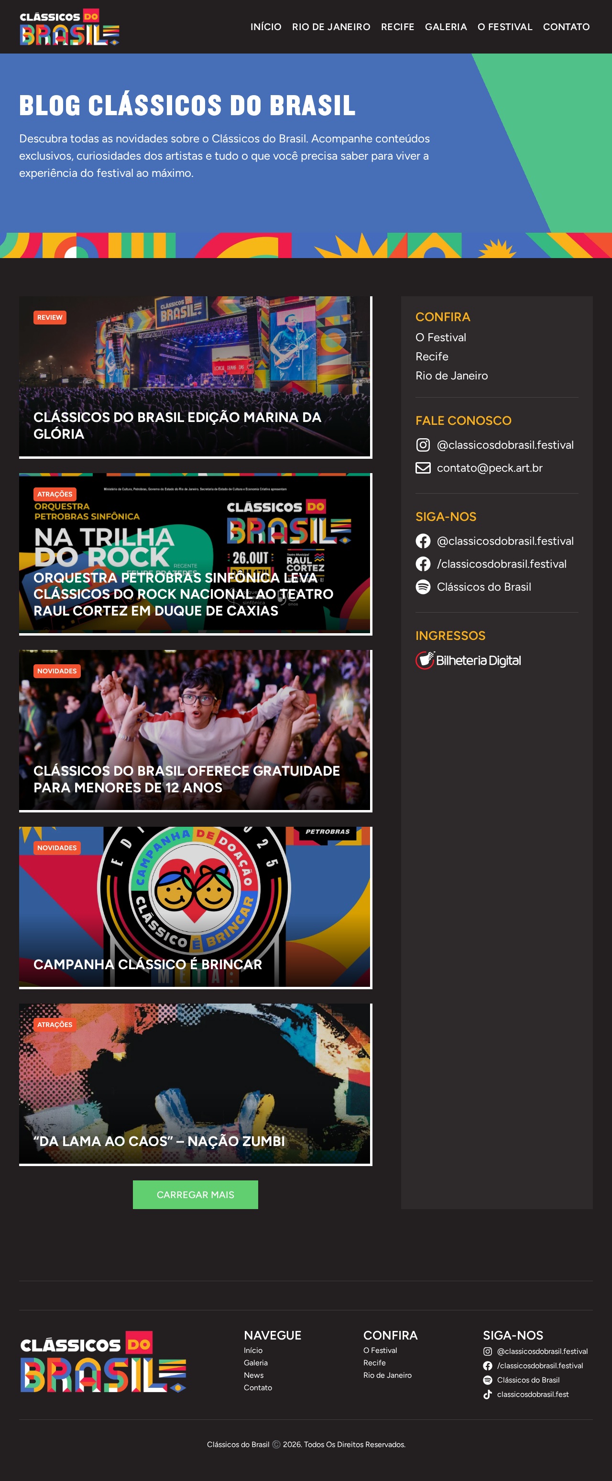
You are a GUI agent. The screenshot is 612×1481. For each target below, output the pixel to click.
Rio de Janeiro (331, 26)
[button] (195, 1194)
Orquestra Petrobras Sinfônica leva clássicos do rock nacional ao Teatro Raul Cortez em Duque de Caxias (183, 594)
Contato (566, 26)
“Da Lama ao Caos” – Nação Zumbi (159, 1141)
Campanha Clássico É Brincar (147, 964)
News (253, 1375)
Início (253, 1350)
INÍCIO (266, 26)
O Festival (505, 26)
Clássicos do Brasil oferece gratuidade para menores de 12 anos (186, 779)
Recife (398, 26)
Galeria (446, 26)
